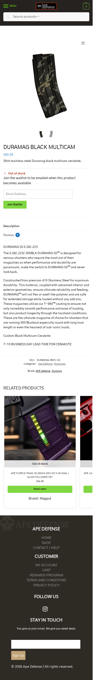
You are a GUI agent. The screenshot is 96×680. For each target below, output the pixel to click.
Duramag (57, 371)
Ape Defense (45, 364)
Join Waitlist (15, 204)
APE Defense (43, 371)
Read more (40, 489)
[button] (85, 6)
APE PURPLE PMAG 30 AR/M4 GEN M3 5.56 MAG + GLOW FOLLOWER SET (40, 475)
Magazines (60, 364)
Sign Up (18, 655)
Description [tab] (11, 226)
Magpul (45, 498)
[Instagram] (45, 608)
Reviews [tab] (10, 235)
